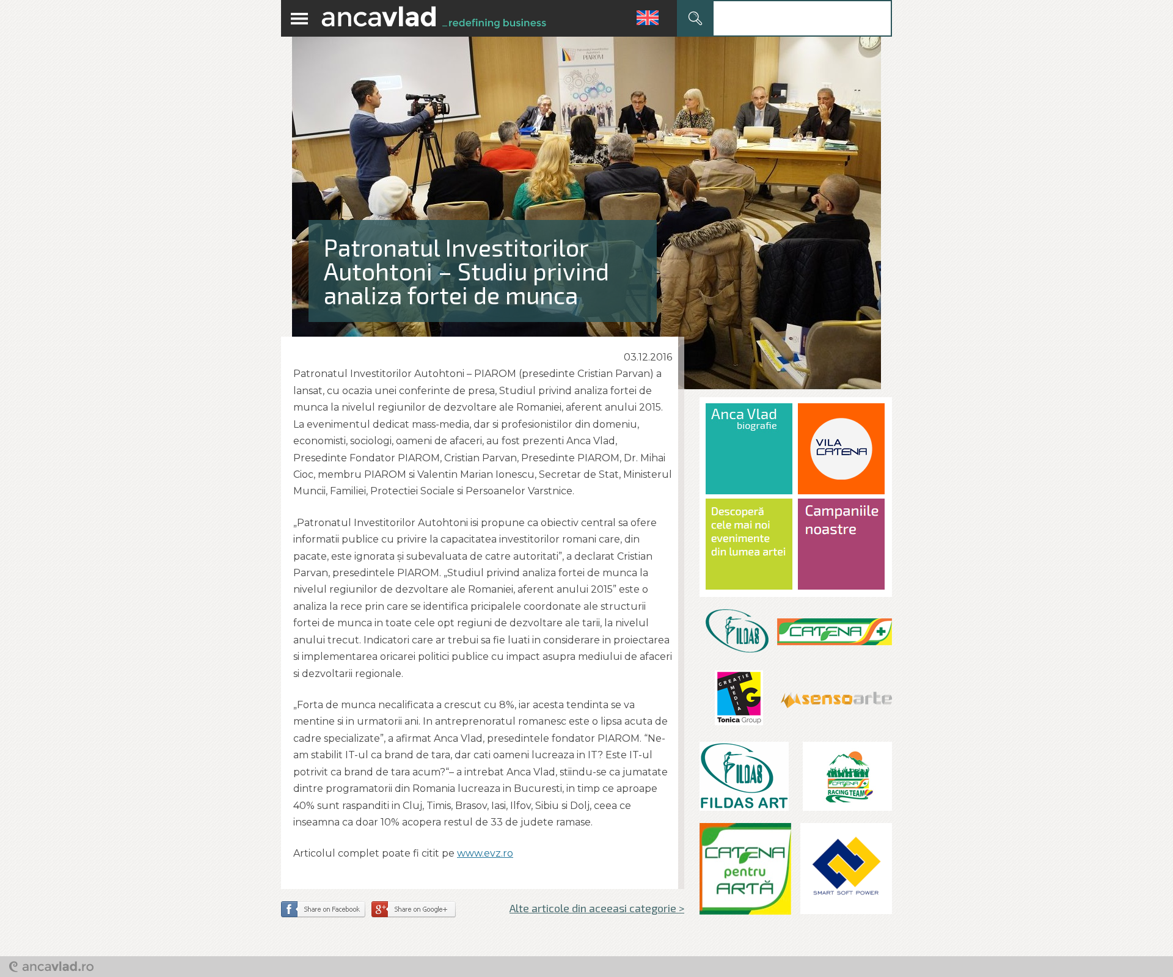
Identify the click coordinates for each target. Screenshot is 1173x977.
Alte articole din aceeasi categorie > (597, 908)
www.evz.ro (485, 853)
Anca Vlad (434, 18)
